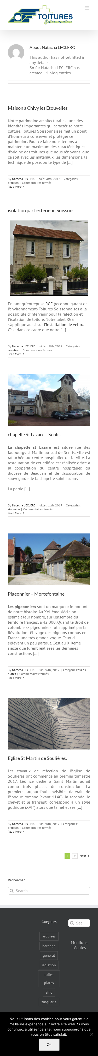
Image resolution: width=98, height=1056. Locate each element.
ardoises (13, 183)
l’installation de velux (63, 324)
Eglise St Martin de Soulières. (37, 758)
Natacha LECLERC (23, 179)
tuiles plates (49, 978)
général (49, 955)
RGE (49, 303)
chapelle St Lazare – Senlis (34, 434)
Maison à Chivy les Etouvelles (38, 108)
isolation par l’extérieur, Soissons (41, 210)
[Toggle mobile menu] (87, 8)
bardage (48, 945)
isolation (13, 350)
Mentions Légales (79, 945)
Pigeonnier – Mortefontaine (36, 594)
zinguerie (14, 509)
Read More (14, 186)
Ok (49, 1044)
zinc (49, 992)
